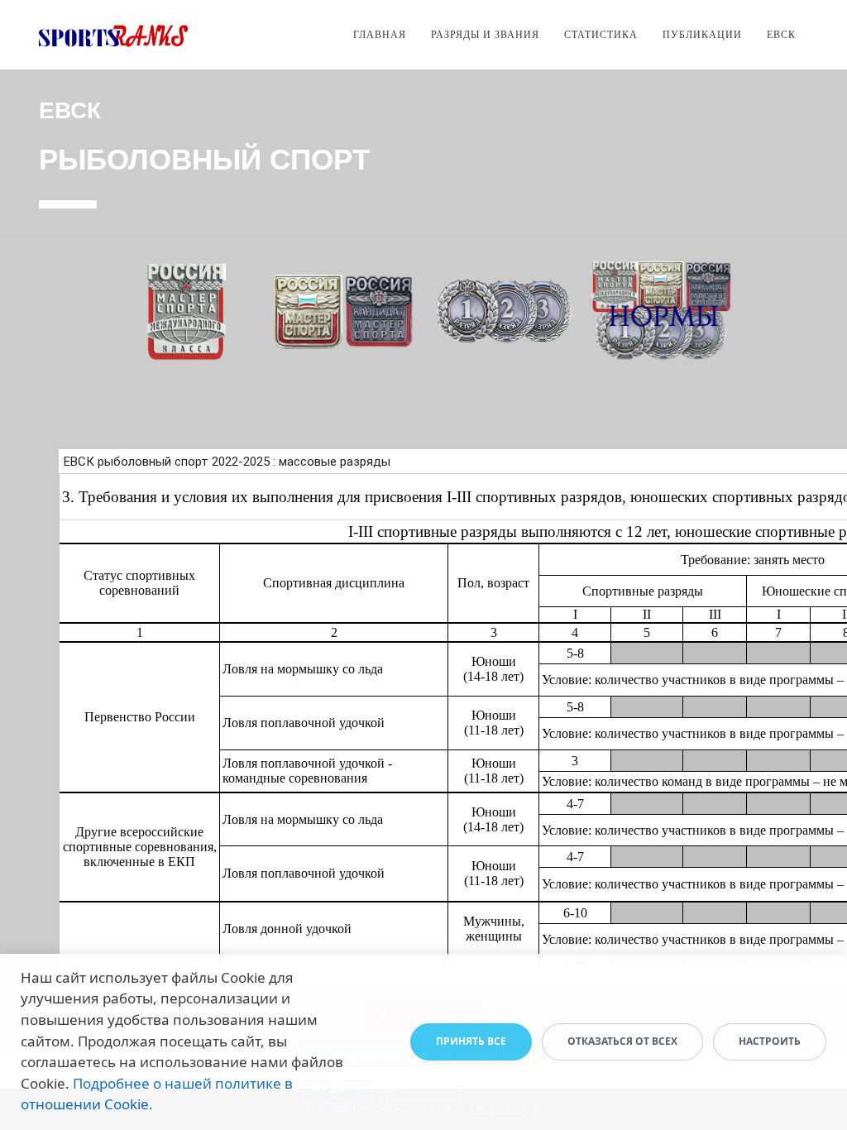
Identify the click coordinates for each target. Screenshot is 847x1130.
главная (379, 35)
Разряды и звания (485, 35)
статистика (601, 35)
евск (781, 35)
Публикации (702, 35)
